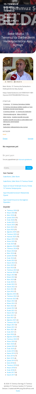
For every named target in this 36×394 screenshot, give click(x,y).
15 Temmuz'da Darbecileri (23, 111)
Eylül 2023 (10, 268)
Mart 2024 (10, 253)
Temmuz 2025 (12, 234)
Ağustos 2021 (11, 320)
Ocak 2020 (10, 349)
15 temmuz (6, 104)
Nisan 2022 (11, 303)
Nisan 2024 (11, 251)
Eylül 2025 (10, 229)
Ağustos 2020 (11, 337)
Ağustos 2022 (11, 294)
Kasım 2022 (11, 287)
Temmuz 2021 (12, 322)
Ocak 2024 (10, 258)
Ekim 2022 (10, 289)
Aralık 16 (19, 82)
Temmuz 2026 (12, 210)
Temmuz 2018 (12, 365)
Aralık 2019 (11, 351)
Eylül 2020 (10, 334)
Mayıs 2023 (11, 275)
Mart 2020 (10, 344)
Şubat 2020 (11, 346)
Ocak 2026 (10, 220)
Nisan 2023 (11, 277)
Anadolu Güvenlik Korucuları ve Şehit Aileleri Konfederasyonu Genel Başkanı (17, 121)
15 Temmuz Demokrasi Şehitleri (20, 104)
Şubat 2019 (11, 360)
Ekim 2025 (10, 227)
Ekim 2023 (10, 265)
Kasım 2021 (11, 313)
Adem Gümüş (7, 117)
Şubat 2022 (11, 308)
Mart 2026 (10, 215)
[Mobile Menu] (31, 14)
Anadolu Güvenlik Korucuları (20, 117)
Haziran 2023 (11, 272)
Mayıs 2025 (11, 239)
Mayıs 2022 (11, 301)
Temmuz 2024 (12, 248)
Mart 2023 (10, 279)
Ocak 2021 (10, 332)
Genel (4, 134)
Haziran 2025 (11, 237)
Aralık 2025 (11, 222)
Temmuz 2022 (12, 296)
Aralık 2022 (11, 284)
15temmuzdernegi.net (9, 114)
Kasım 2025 (11, 225)
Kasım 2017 (11, 375)
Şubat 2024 (11, 256)
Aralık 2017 (11, 372)
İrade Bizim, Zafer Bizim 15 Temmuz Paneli (18, 181)
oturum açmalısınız (25, 159)
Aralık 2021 (11, 310)
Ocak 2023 (10, 282)
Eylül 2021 (10, 318)
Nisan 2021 (11, 327)
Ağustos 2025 (11, 232)
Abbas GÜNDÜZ (22, 114)
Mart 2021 (10, 329)
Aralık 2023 (11, 260)
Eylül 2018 (10, 363)
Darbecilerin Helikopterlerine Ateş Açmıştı (15, 127)
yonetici (9, 82)
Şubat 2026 (11, 218)
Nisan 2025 (11, 241)
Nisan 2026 (11, 213)
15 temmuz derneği (9, 111)
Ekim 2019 (10, 356)
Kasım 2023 (11, 263)
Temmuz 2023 (12, 270)
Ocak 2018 (10, 370)
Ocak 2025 (10, 244)
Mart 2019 (10, 358)
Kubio (18, 391)
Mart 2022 (10, 306)
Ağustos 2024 (11, 246)
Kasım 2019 (11, 353)
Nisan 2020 (11, 341)
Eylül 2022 (10, 291)
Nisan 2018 (11, 368)
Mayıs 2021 (11, 325)
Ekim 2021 (10, 315)
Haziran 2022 (11, 299)
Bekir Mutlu (6, 124)
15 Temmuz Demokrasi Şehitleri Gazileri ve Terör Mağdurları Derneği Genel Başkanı (17, 108)
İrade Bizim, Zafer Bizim (11, 177)
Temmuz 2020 (12, 339)
